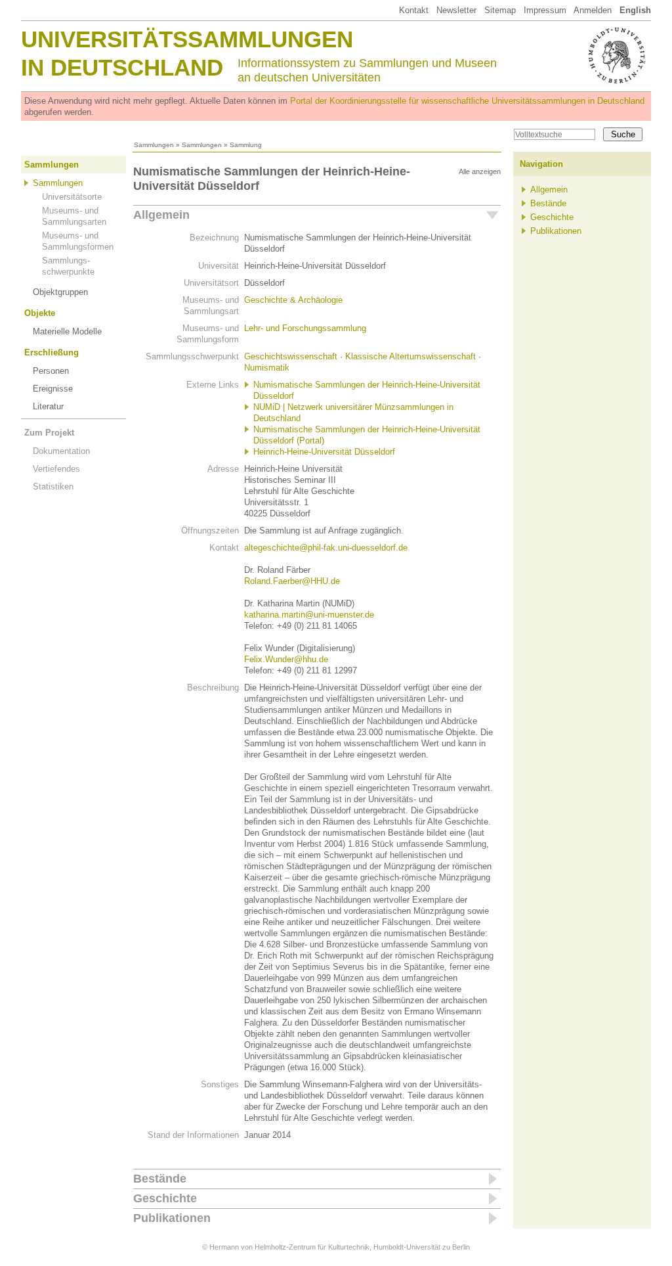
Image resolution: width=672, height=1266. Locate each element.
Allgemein (161, 214)
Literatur (48, 406)
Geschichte (165, 1198)
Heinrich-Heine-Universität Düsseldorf (324, 452)
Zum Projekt (49, 433)
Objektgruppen (60, 292)
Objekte (39, 313)
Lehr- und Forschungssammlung (305, 328)
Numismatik (266, 368)
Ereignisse (53, 389)
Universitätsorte (72, 197)
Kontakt (414, 10)
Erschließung (51, 352)
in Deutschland (122, 67)
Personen (51, 371)
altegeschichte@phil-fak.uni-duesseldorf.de (326, 548)
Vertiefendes (56, 469)
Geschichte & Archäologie (293, 300)
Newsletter (456, 10)
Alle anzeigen (480, 171)
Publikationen (172, 1218)
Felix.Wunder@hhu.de (286, 659)
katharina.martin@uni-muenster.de (309, 615)
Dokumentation (61, 451)
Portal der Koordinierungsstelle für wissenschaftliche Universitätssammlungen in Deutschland (467, 101)
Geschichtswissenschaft (290, 356)
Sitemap (500, 10)
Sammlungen (154, 144)
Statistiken (53, 486)
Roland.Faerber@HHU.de (292, 581)
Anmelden (593, 10)
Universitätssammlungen (187, 39)
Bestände (159, 1178)
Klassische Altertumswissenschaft (410, 356)
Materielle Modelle (67, 331)
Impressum (545, 10)
